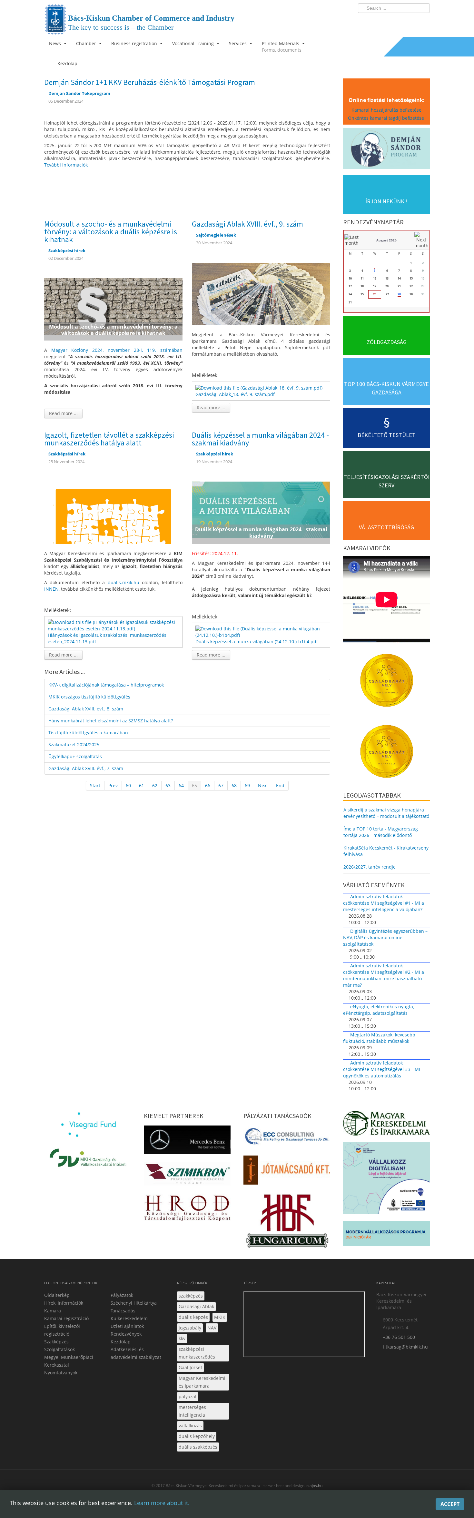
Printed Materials (281, 46)
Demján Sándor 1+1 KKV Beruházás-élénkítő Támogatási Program (149, 82)
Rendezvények (126, 1334)
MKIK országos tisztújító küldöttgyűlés (89, 697)
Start (95, 785)
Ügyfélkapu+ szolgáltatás (75, 756)
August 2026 (386, 240)
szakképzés (191, 1296)
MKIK (219, 1317)
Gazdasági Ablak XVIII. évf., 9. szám (247, 224)
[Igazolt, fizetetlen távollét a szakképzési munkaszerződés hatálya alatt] (113, 512)
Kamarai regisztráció (66, 1318)
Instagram (411, 21)
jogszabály (190, 1328)
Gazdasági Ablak (196, 1306)
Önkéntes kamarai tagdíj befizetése (386, 118)
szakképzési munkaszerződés (197, 1353)
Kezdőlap (121, 1342)
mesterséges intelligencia (192, 1411)
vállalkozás (190, 1425)
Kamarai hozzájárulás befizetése (386, 110)
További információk (66, 165)
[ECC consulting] (286, 1138)
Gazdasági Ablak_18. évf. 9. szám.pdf (235, 394)
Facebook (387, 21)
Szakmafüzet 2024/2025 (73, 744)
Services (238, 43)
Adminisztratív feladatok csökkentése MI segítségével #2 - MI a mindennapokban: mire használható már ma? (383, 975)
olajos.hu (313, 1485)
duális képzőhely (197, 1436)
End (280, 785)
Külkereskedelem (129, 1318)
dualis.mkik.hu (123, 582)
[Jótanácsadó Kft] (286, 1172)
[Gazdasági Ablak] (261, 293)
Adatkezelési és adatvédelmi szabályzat (136, 1353)
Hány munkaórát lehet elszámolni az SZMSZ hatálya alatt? (110, 721)
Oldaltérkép (57, 1295)
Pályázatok (122, 1295)
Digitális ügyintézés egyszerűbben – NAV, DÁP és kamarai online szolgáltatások (385, 937)
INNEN (51, 589)
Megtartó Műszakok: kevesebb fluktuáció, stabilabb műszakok (379, 1038)
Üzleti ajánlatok (127, 1326)
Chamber (86, 43)
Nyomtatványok (60, 1373)
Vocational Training (193, 43)
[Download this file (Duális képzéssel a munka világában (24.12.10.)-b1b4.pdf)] (261, 631)
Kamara (52, 1311)
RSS (423, 21)
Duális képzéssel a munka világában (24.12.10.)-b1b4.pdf (256, 641)
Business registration (134, 43)
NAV (211, 1328)
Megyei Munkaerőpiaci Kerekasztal (68, 1361)
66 (207, 785)
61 (141, 785)
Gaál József (190, 1367)
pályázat (188, 1396)
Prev (113, 785)
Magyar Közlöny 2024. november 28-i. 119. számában (117, 350)
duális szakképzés (198, 1447)
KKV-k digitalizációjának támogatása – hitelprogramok (106, 685)
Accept (449, 1504)
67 (220, 785)
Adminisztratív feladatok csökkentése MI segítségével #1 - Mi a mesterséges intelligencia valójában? (383, 902)
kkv (182, 1338)
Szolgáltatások (59, 1349)
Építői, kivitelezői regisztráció (62, 1330)
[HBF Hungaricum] (286, 1222)
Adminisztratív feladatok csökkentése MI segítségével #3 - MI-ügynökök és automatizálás (382, 1069)
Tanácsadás (123, 1311)
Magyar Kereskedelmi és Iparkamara (202, 1382)
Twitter (399, 21)
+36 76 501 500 (399, 1337)
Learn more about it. (162, 1503)
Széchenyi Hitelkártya (134, 1303)
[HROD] (187, 1209)
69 (247, 785)
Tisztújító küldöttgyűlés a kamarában (88, 732)
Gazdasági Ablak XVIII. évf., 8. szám (85, 709)
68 (234, 785)
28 (399, 294)
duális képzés (193, 1317)
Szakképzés (56, 1342)
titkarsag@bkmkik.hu (405, 1347)
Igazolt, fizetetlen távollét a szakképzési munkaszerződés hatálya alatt (109, 439)
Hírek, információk (63, 1303)
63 (168, 785)
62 (154, 785)
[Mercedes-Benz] (187, 1142)
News (55, 43)
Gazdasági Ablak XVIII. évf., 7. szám (85, 768)
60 (128, 785)
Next (263, 785)
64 (181, 785)
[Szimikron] (187, 1176)
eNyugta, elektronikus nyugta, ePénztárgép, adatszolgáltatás (378, 1010)
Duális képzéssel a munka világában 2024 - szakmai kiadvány (260, 439)
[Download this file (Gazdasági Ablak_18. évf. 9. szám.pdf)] (259, 387)
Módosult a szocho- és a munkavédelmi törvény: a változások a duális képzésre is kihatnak (110, 231)
